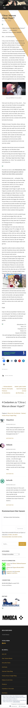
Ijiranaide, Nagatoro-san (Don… (13, 572)
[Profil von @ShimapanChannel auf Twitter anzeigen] (3, 643)
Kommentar (20, 528)
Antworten (9, 438)
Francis (8, 563)
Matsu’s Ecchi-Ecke (7, 680)
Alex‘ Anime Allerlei (7, 658)
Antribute (4, 667)
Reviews (11, 375)
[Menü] (4, 8)
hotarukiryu (9, 571)
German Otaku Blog (7, 671)
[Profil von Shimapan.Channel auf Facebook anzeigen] (2, 643)
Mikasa (8, 567)
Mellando (9, 445)
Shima (9, 20)
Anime (6, 375)
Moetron (4, 684)
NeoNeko (4, 693)
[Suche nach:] (14, 544)
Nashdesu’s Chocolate (8, 688)
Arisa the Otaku (6, 662)
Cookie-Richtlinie (16, 701)
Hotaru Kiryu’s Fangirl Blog (9, 675)
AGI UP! (4, 654)
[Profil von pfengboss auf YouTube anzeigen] (5, 643)
